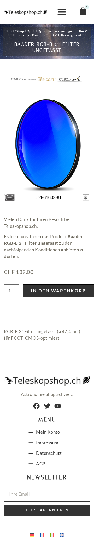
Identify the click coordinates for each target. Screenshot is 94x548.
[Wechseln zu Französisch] (42, 534)
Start (10, 31)
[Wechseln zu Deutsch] (32, 534)
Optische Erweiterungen (56, 31)
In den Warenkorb (58, 290)
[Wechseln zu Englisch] (62, 534)
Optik (31, 31)
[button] (62, 12)
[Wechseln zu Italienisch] (52, 534)
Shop (20, 31)
